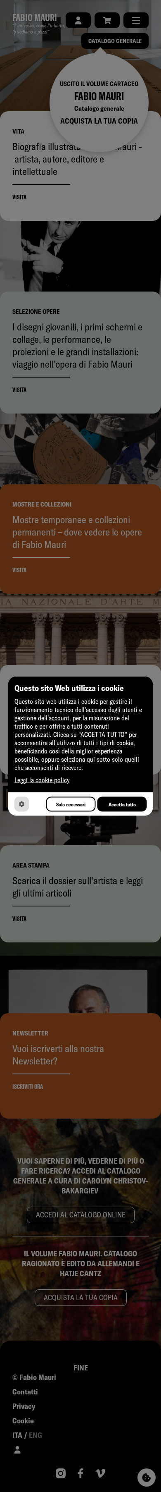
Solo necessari (70, 804)
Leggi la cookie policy (42, 780)
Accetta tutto (122, 804)
